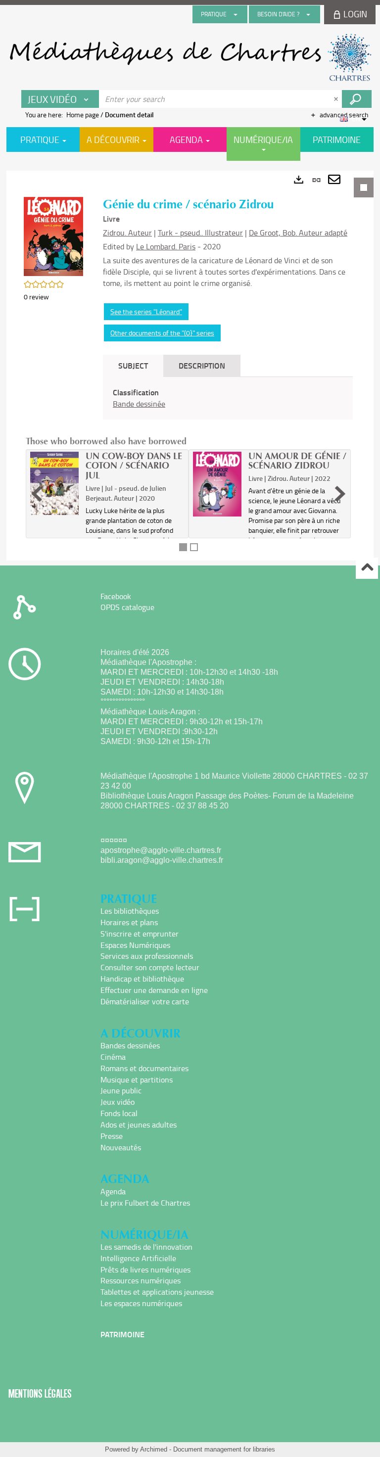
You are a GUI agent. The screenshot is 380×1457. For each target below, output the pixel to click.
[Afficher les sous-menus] (235, 14)
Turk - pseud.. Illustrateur (200, 232)
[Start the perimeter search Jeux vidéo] (357, 99)
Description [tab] (202, 365)
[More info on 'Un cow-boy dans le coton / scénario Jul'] (54, 483)
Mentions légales (40, 1393)
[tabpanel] (190, 366)
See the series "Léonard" (146, 311)
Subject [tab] (133, 365)
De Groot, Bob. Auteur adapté (298, 232)
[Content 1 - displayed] (183, 547)
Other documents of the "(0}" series (162, 332)
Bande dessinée (139, 403)
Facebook (115, 596)
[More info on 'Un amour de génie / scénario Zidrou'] (217, 484)
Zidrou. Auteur (127, 232)
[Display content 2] (194, 547)
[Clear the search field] (337, 99)
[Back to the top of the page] (367, 568)
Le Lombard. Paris (165, 246)
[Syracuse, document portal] (190, 57)
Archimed (153, 1449)
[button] (53, 235)
